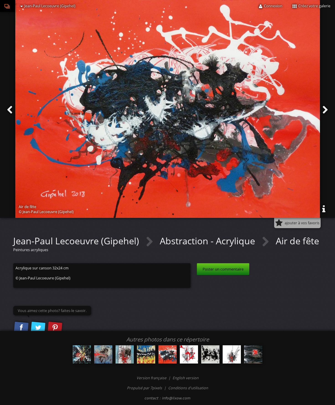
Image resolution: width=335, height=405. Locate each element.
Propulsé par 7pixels (144, 387)
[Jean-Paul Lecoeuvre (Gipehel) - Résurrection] (82, 354)
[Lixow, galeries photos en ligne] (7, 6)
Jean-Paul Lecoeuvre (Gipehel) (77, 241)
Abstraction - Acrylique (208, 241)
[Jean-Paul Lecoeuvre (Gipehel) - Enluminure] (189, 354)
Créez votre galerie (313, 5)
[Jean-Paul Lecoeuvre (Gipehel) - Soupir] (232, 354)
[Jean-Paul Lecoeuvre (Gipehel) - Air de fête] (167, 354)
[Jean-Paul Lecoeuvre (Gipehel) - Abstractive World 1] (103, 354)
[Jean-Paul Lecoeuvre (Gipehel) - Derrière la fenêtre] (125, 354)
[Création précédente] (10, 110)
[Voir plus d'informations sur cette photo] (324, 209)
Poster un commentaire (223, 269)
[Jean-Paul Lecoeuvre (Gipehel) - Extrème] (210, 354)
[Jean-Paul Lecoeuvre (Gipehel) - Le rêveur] (253, 354)
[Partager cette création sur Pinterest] (55, 328)
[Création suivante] (325, 110)
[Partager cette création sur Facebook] (21, 328)
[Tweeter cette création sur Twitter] (38, 328)
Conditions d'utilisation (188, 387)
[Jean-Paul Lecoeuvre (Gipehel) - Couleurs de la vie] (146, 354)
